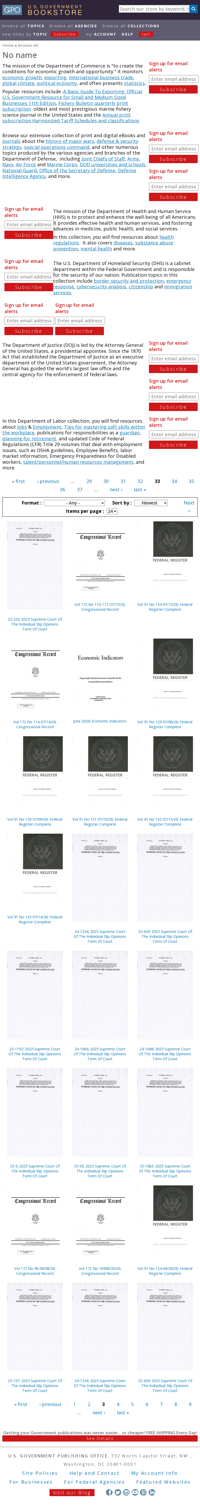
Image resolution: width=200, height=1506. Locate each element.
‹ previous (48, 481)
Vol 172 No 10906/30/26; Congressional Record (100, 1271)
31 (123, 481)
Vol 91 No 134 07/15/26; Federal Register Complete (165, 607)
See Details (100, 1438)
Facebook (109, 1492)
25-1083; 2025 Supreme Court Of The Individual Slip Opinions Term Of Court (165, 1171)
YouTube (135, 1492)
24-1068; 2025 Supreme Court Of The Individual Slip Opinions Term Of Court (165, 1053)
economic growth (22, 77)
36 (62, 489)
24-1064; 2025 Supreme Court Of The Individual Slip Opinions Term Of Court (100, 1053)
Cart (146, 34)
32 (140, 481)
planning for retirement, (30, 438)
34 (174, 481)
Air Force (26, 164)
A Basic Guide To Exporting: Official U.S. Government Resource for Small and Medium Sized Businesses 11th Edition (72, 97)
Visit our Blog (72, 1492)
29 (89, 481)
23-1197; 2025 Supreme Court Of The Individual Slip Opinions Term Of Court (35, 1053)
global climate (18, 83)
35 (191, 481)
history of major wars (70, 141)
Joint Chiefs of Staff (103, 159)
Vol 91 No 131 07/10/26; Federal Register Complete (99, 822)
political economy (57, 83)
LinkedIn (152, 1492)
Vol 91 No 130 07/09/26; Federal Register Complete (34, 822)
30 (106, 481)
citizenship (141, 286)
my (101, 34)
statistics (134, 83)
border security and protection (129, 281)
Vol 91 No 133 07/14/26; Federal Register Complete (34, 919)
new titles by (39, 34)
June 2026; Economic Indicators (100, 721)
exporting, (56, 77)
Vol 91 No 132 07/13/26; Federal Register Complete (165, 822)
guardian (130, 432)
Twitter (118, 1492)
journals (11, 141)
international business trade (101, 77)
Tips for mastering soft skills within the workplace (73, 430)
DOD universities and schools (112, 164)
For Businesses (31, 1482)
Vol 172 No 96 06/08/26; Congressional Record (34, 1271)
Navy (7, 164)
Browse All (23, 25)
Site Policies (40, 1473)
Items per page (84, 511)
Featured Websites (163, 1482)
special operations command (56, 147)
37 (79, 489)
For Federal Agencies (94, 1482)
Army (133, 159)
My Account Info (154, 1473)
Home (8, 45)
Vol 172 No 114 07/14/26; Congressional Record (35, 724)
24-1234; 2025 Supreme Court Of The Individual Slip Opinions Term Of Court (100, 936)
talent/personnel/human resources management (78, 462)
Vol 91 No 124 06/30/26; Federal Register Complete (165, 1271)
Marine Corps (62, 164)
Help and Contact (95, 1473)
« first (18, 481)
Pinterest (143, 1492)
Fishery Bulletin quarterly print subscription (65, 106)
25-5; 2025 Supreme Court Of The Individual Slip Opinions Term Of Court (35, 1171)
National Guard (19, 170)
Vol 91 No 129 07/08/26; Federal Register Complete (165, 724)
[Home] (44, 13)
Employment (47, 427)
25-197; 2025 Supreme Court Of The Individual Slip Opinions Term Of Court (35, 1385)
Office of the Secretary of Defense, (78, 170)
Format (31, 503)
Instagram (126, 1492)
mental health (96, 249)
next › (116, 489)
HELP (127, 34)
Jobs (22, 427)
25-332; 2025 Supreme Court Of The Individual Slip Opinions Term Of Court (35, 624)
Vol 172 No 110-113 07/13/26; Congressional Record (99, 607)
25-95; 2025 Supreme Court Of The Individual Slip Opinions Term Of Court (100, 1171)
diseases (123, 243)
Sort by (121, 503)
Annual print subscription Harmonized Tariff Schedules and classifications (70, 118)
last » (140, 489)
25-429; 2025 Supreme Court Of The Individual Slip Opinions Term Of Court (165, 936)
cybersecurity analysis (101, 286)
